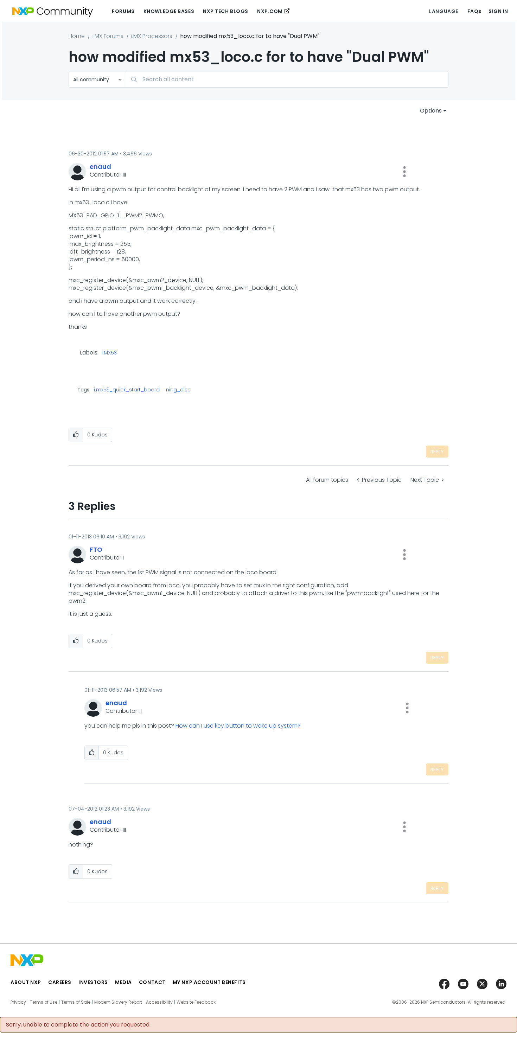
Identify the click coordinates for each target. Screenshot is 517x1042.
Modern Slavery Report (118, 1002)
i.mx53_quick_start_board (127, 389)
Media (123, 982)
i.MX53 (109, 353)
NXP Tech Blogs (225, 11)
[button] (404, 171)
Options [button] (431, 111)
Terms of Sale (75, 1002)
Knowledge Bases (168, 11)
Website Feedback (196, 1002)
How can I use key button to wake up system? (238, 726)
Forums (123, 11)
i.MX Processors (151, 36)
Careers (59, 982)
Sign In (498, 11)
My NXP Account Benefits (209, 982)
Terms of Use (43, 1002)
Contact (152, 982)
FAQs (474, 11)
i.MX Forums (107, 36)
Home (77, 36)
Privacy (18, 1002)
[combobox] (287, 79)
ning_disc (178, 389)
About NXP (26, 982)
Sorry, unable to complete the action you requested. (78, 1025)
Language (443, 11)
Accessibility (159, 1002)
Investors (93, 982)
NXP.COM (270, 11)
